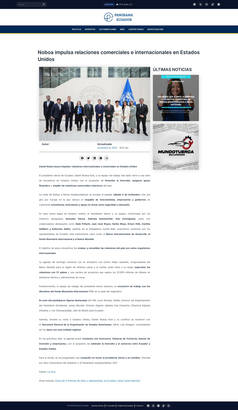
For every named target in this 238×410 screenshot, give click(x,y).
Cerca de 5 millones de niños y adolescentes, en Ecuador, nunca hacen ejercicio (97, 380)
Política (76, 29)
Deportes (90, 29)
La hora (51, 371)
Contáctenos (136, 29)
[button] (82, 158)
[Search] (44, 4)
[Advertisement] (176, 190)
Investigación (155, 29)
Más (122, 29)
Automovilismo (107, 29)
